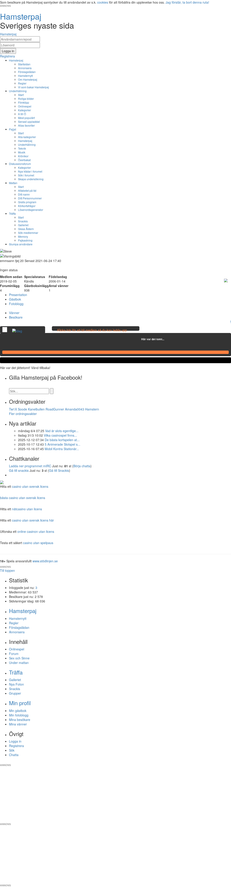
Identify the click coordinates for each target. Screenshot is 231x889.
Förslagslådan (27, 72)
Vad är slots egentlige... (62, 431)
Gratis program (27, 202)
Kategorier (24, 110)
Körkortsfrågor (26, 206)
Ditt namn (24, 194)
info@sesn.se (156, 761)
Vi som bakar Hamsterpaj (33, 87)
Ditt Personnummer (30, 198)
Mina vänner (18, 724)
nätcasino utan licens (27, 509)
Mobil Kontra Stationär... (62, 449)
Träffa (12, 213)
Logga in (15, 741)
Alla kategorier (27, 137)
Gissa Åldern (26, 229)
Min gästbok (17, 710)
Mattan (13, 183)
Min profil (20, 703)
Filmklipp (23, 102)
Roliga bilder (26, 98)
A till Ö (22, 114)
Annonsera (25, 68)
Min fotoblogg (18, 715)
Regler (22, 83)
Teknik (22, 148)
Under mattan (19, 662)
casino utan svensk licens (30, 486)
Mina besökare (19, 719)
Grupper (15, 693)
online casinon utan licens (35, 531)
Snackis (23, 221)
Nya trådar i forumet (30, 171)
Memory (23, 236)
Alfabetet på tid (27, 190)
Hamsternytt (25, 76)
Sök (11, 750)
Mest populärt (26, 118)
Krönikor (23, 156)
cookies (102, 2)
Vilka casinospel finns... (60, 435)
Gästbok (15, 299)
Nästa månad (167, 339)
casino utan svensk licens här (33, 520)
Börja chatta (81, 466)
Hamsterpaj (16, 60)
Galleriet (23, 225)
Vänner (14, 312)
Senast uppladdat (29, 121)
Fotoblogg (16, 303)
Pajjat (12, 129)
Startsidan (24, 64)
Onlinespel (24, 106)
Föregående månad (138, 339)
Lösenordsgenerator (30, 210)
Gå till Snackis (59, 470)
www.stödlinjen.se (45, 561)
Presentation (18, 294)
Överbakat (24, 160)
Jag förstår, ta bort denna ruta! (187, 2)
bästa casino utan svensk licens (22, 497)
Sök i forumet (26, 175)
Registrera (16, 745)
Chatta (13, 754)
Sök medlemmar (28, 233)
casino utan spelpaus (38, 542)
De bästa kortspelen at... (62, 440)
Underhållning (18, 91)
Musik (21, 152)
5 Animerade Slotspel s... (62, 444)
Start (21, 95)
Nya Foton (16, 684)
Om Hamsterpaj (27, 79)
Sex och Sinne (19, 658)
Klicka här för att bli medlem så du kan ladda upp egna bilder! (92, 332)
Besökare (16, 317)
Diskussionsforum (20, 164)
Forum (13, 653)
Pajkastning (25, 240)
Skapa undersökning (31, 179)
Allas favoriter (26, 125)
